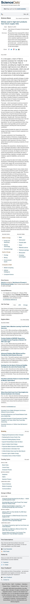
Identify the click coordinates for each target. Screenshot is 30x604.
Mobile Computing (8, 267)
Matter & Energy (6, 238)
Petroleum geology (24, 250)
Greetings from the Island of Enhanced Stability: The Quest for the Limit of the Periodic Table (14, 366)
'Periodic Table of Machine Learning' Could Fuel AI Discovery (15, 327)
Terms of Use (24, 586)
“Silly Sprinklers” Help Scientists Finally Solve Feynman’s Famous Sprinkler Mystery (14, 519)
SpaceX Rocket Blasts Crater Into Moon (12, 442)
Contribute (18, 584)
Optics (3, 477)
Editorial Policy (15, 586)
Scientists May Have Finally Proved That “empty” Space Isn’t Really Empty (14, 502)
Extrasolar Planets (7, 470)
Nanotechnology (8, 249)
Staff (12, 584)
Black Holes (5, 465)
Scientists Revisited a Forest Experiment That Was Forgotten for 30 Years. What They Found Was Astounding (14, 420)
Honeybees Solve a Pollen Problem (11, 456)
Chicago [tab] (25, 305)
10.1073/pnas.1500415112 (10, 299)
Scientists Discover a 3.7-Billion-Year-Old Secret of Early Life (14, 425)
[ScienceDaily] (10, 2)
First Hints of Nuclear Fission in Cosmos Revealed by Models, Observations (15, 379)
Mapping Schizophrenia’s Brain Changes (12, 435)
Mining (5, 257)
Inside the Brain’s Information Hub (11, 449)
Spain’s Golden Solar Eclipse (9, 444)
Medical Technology (7, 245)
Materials (3, 282)
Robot (20, 245)
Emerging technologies (22, 256)
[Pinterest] (14, 49)
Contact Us (6, 580)
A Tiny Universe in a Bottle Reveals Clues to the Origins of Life (14, 516)
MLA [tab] (15, 305)
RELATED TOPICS (6, 234)
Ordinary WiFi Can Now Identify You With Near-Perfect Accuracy (14, 512)
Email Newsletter (7, 549)
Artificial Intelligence (7, 271)
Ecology (6, 255)
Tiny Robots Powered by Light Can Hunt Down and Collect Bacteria (15, 525)
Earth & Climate (6, 252)
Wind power (22, 252)
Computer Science (9, 274)
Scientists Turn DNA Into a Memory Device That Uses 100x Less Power (14, 529)
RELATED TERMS (21, 234)
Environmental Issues (7, 261)
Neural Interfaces (6, 484)
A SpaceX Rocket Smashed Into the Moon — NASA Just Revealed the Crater (15, 499)
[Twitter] (11, 49)
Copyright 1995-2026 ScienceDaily (12, 588)
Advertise (24, 584)
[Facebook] (9, 49)
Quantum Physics (6, 479)
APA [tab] (19, 305)
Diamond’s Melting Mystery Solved (11, 439)
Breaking (3, 431)
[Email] (19, 49)
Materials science (23, 247)
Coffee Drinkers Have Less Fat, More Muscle (13, 451)
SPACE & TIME (4, 462)
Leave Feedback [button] (7, 577)
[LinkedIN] (16, 49)
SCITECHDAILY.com (11, 406)
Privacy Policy (6, 586)
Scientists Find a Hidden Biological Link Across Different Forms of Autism (13, 411)
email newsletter (21, 9)
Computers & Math (7, 265)
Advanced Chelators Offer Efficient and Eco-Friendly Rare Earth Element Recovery (13, 354)
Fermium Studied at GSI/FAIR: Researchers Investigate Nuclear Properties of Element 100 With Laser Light (13, 339)
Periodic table (22, 242)
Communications (6, 488)
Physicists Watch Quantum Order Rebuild (13, 446)
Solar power (22, 240)
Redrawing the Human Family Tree (11, 437)
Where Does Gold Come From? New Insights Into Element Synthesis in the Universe (14, 393)
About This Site (6, 584)
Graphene (4, 474)
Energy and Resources (7, 241)
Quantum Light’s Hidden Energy (10, 453)
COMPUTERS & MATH (5, 481)
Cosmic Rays (5, 467)
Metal (20, 237)
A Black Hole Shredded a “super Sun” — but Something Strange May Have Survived (13, 506)
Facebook (5, 562)
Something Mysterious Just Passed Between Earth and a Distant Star (14, 415)
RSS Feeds (6, 551)
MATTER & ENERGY (5, 472)
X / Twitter (5, 565)
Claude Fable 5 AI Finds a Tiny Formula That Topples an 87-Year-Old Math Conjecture (13, 533)
